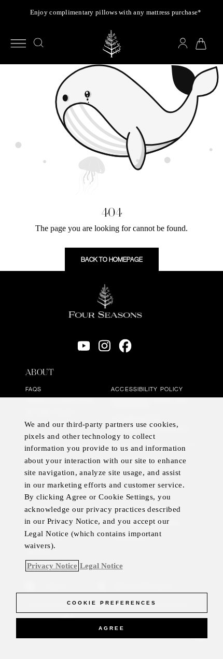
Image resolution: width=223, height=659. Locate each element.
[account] (182, 43)
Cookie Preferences (112, 603)
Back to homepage (112, 259)
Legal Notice (101, 566)
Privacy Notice (52, 566)
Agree (112, 628)
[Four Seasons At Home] (111, 44)
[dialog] (111, 528)
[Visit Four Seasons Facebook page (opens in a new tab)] (125, 346)
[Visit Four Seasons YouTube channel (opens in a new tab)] (83, 346)
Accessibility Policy (147, 389)
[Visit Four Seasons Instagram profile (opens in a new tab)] (104, 346)
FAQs (33, 389)
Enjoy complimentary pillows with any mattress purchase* (116, 12)
